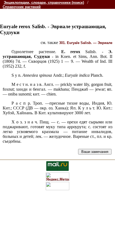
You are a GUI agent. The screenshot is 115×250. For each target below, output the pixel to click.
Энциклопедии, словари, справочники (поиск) (44, 3)
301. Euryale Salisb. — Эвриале (85, 43)
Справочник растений (22, 7)
